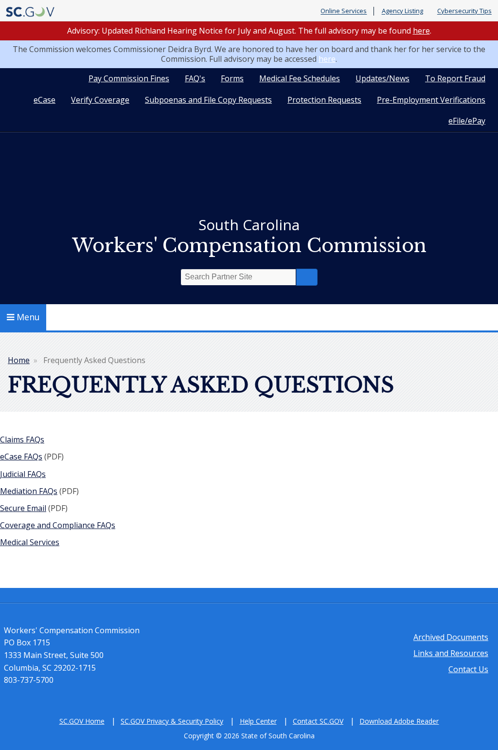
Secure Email (23, 508)
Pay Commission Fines (129, 78)
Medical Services (29, 542)
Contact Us (468, 669)
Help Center (258, 721)
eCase (44, 99)
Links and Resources (450, 653)
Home (19, 360)
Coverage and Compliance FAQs (57, 525)
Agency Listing (402, 11)
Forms (232, 78)
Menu (28, 317)
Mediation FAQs (28, 491)
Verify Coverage (100, 99)
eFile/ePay (466, 120)
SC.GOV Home (82, 721)
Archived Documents (450, 637)
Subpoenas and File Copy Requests (208, 99)
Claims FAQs (22, 439)
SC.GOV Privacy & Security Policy (172, 721)
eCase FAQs (21, 456)
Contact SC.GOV (318, 721)
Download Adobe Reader (399, 721)
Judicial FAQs (23, 474)
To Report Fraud (455, 78)
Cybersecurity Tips (464, 11)
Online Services (343, 11)
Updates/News (382, 78)
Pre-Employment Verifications (431, 99)
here (421, 30)
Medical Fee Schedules (299, 78)
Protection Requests (324, 99)
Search (307, 277)
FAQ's (195, 78)
